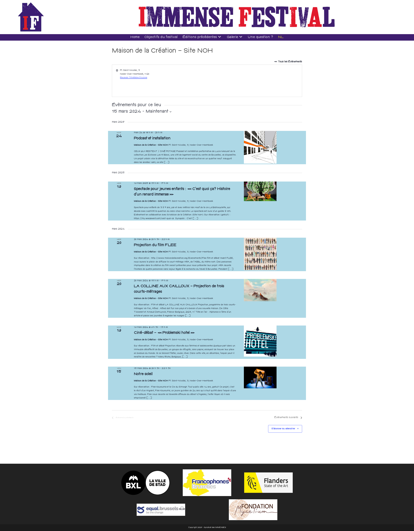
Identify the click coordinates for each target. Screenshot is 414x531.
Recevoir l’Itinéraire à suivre (133, 77)
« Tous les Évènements (288, 62)
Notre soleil (143, 374)
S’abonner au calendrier (283, 429)
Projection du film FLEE (155, 245)
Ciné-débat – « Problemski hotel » (164, 333)
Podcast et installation (152, 138)
